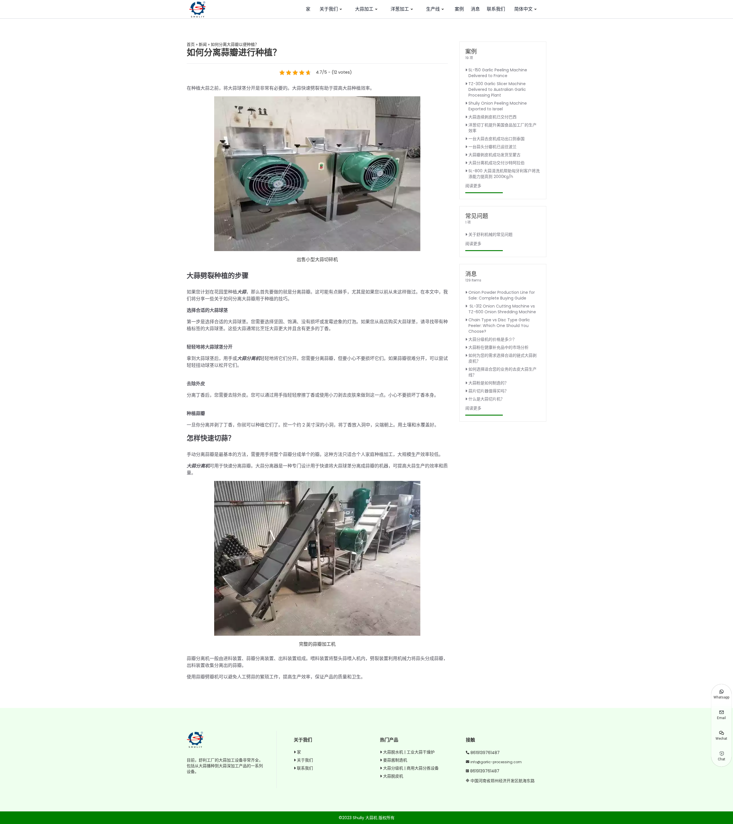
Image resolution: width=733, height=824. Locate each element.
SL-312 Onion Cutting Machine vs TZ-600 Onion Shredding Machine (502, 309)
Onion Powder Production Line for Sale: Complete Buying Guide (501, 295)
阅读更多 (473, 186)
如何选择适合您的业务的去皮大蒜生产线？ (502, 372)
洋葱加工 (400, 9)
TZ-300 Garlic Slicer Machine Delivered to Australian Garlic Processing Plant (497, 89)
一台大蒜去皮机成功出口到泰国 (496, 139)
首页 (191, 44)
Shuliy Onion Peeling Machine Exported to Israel (497, 106)
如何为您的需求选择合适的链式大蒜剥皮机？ (502, 358)
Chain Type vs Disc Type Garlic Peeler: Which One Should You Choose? (499, 325)
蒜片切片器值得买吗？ (488, 391)
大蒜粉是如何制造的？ (488, 383)
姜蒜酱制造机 (395, 760)
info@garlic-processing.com (496, 762)
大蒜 (241, 292)
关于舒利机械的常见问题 (490, 234)
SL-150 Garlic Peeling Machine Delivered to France (497, 73)
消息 (475, 9)
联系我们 (496, 9)
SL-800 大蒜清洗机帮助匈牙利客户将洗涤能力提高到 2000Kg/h (504, 173)
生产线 (433, 9)
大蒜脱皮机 (393, 776)
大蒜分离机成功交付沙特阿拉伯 (496, 163)
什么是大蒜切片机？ (486, 399)
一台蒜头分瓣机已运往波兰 (492, 147)
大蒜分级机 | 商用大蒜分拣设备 (411, 768)
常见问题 (476, 216)
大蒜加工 (364, 9)
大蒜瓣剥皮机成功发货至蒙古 (494, 155)
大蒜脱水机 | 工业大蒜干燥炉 (409, 752)
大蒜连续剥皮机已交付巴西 (492, 117)
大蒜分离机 (248, 358)
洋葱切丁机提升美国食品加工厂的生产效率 (502, 128)
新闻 (203, 44)
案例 (459, 9)
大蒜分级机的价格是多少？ (492, 339)
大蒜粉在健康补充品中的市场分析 (498, 347)
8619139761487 (485, 753)
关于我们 (329, 9)
